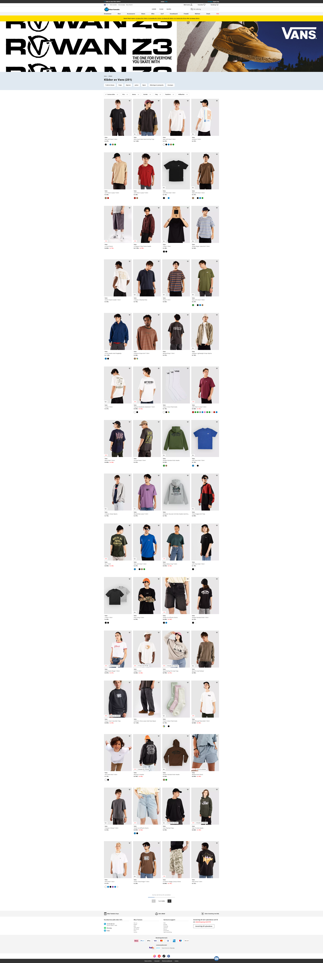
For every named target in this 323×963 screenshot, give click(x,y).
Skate (143, 14)
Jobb (135, 926)
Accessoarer (131, 14)
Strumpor (170, 85)
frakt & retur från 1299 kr (112, 1)
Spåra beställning (168, 932)
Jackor (136, 85)
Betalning (166, 926)
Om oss (135, 923)
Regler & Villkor (148, 961)
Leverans (166, 927)
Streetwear (107, 14)
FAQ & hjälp (121, 5)
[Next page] (169, 901)
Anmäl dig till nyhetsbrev (203, 926)
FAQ (164, 923)
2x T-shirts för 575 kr (180, 18)
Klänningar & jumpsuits (157, 85)
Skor (119, 14)
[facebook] (168, 956)
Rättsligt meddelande (167, 961)
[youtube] (159, 956)
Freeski (186, 14)
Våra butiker (113, 5)
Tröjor (120, 85)
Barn (169, 9)
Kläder (110, 76)
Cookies (176, 961)
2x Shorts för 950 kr (168, 18)
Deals (208, 14)
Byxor (144, 85)
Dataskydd (156, 961)
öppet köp (213, 1)
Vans (105, 76)
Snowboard (173, 14)
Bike (152, 14)
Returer (165, 929)
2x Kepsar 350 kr (194, 18)
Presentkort (166, 930)
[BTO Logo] (122, 9)
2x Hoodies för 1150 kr (154, 18)
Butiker (135, 924)
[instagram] (154, 956)
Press (135, 930)
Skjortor (128, 85)
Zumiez (135, 932)
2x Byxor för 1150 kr (142, 18)
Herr (154, 9)
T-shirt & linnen (109, 85)
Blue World (129, 5)
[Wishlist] (130, 100)
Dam (161, 9)
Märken (197, 14)
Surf (162, 14)
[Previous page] (154, 901)
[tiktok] (164, 956)
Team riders (136, 927)
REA (217, 14)
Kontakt (165, 924)
